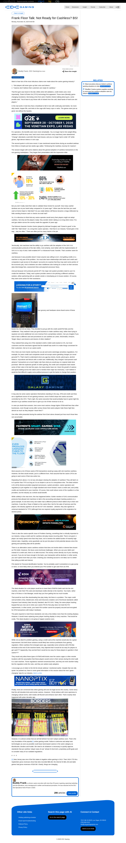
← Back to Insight (18, 13)
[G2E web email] (45, 121)
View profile (72, 793)
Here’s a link (37, 673)
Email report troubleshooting (27, 821)
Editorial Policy (23, 824)
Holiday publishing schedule (27, 817)
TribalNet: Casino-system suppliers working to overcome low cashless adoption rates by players (98, 91)
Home (67, 7)
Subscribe (102, 7)
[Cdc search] (45, 286)
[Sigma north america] (45, 629)
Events (93, 7)
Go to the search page (57, 817)
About (111, 7)
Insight (84, 7)
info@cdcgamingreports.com (89, 824)
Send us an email (88, 829)
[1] (33, 741)
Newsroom (75, 7)
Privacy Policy (23, 827)
